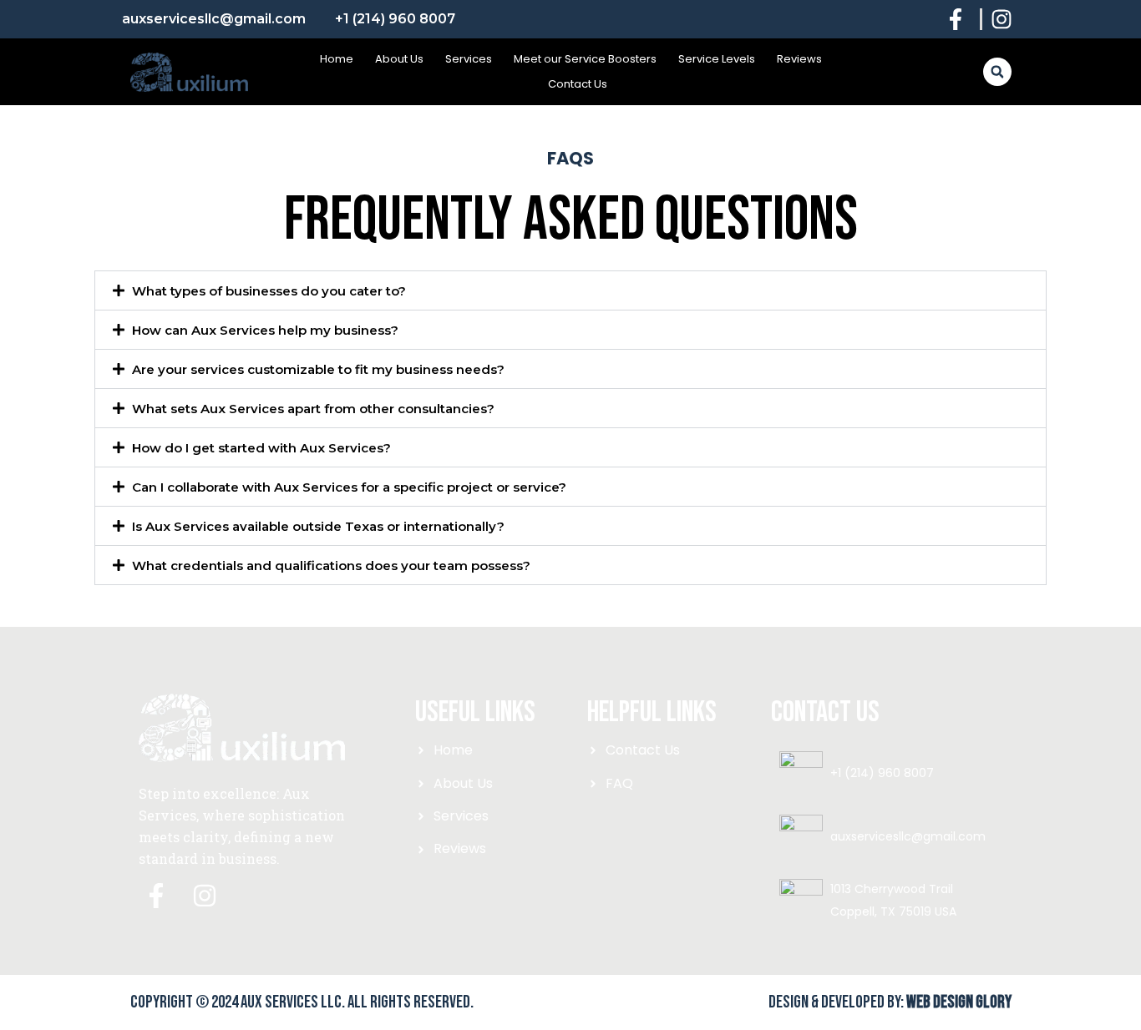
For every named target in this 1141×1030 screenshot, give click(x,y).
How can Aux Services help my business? (265, 330)
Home (336, 59)
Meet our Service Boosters (585, 59)
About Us (399, 59)
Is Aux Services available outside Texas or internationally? (318, 526)
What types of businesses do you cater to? (269, 291)
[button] (997, 72)
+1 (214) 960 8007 (882, 773)
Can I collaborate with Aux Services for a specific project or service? (349, 487)
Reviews (799, 59)
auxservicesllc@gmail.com (908, 836)
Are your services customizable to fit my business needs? (318, 369)
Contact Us (577, 84)
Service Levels (716, 59)
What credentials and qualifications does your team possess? (331, 565)
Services (468, 59)
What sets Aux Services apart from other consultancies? (313, 409)
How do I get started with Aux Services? (261, 448)
